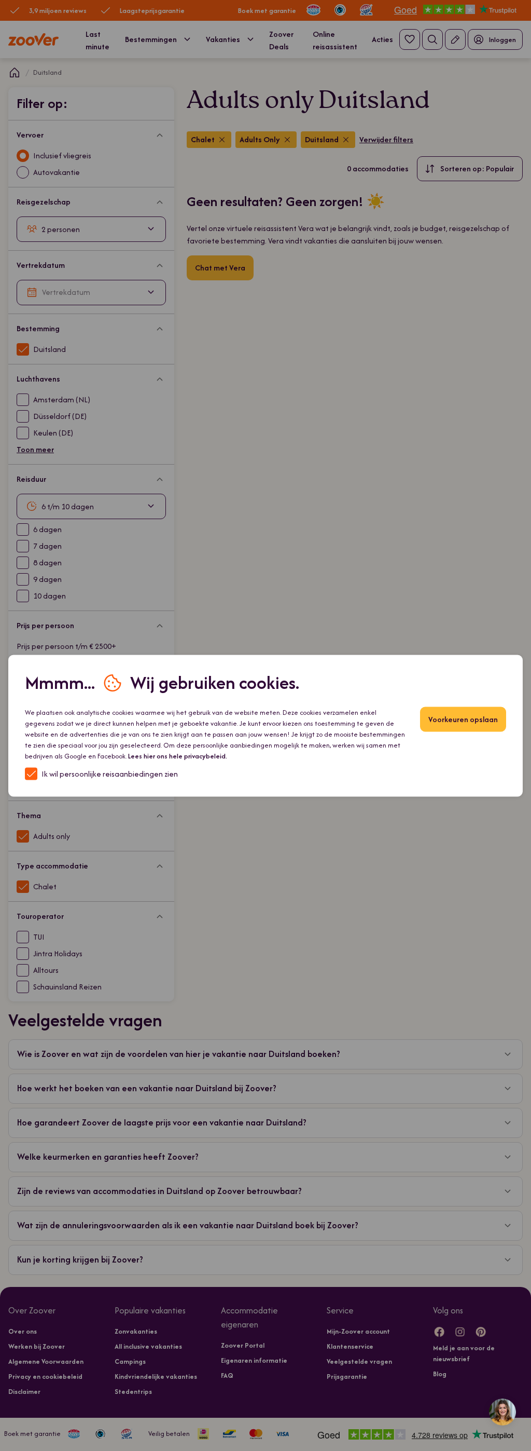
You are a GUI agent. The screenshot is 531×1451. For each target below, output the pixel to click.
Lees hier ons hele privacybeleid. (177, 756)
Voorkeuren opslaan (463, 718)
